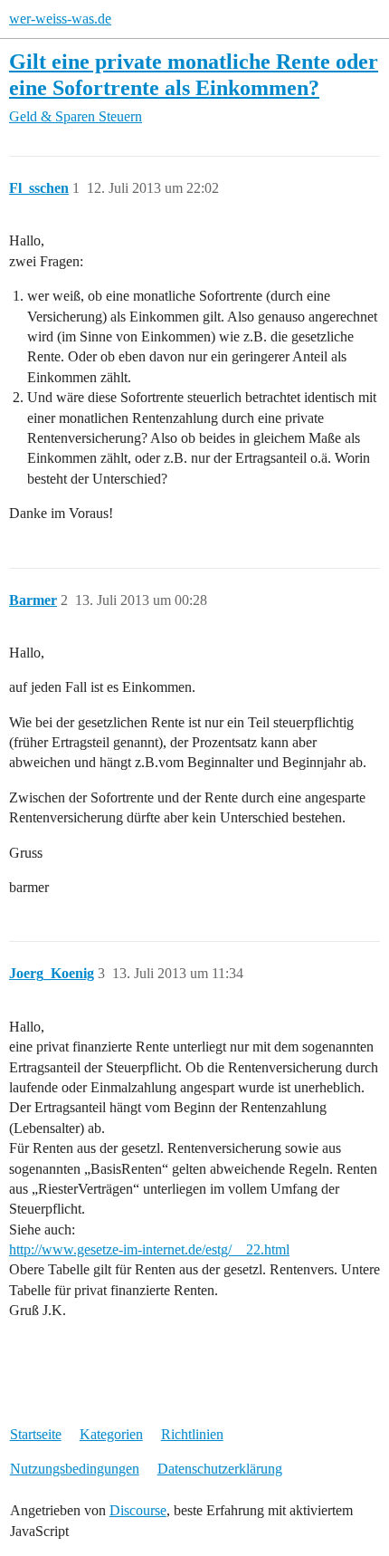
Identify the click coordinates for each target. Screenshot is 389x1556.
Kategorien (111, 1434)
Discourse (137, 1510)
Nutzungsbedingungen (74, 1468)
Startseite (36, 1434)
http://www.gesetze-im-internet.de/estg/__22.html (149, 1249)
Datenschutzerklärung (219, 1468)
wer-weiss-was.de (60, 18)
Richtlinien (192, 1434)
